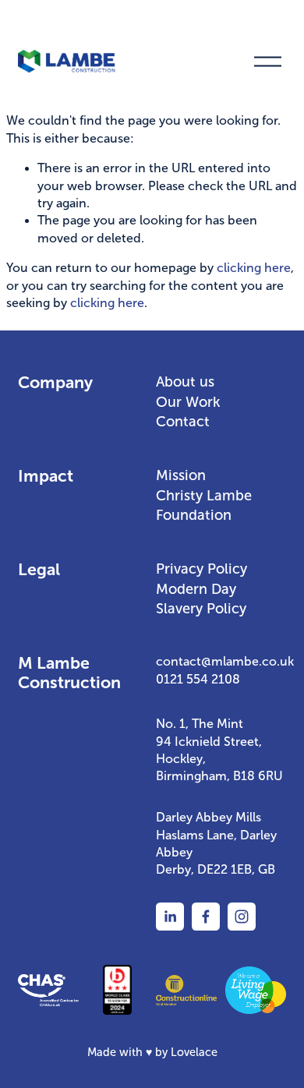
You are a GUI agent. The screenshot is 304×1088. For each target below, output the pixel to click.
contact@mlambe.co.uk (225, 661)
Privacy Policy (201, 569)
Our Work (188, 402)
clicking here (254, 267)
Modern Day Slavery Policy (201, 598)
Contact (183, 421)
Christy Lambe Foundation (204, 505)
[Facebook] (206, 917)
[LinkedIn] (170, 917)
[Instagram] (242, 917)
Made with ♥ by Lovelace (152, 1052)
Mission (181, 475)
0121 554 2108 (198, 679)
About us (185, 382)
